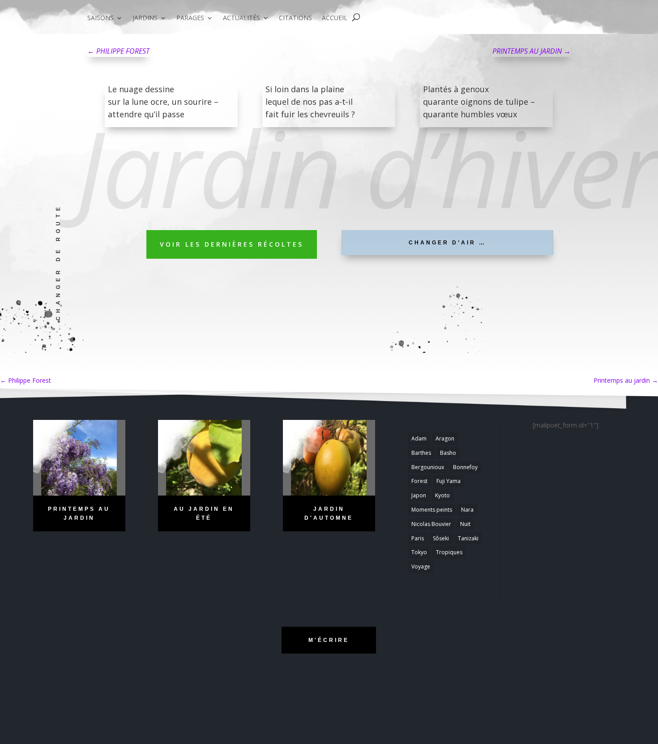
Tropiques (449, 552)
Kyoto (442, 495)
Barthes (421, 453)
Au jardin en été (204, 513)
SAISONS (100, 18)
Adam (419, 438)
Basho (448, 453)
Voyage (420, 566)
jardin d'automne (328, 513)
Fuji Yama (448, 481)
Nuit (465, 524)
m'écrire (328, 640)
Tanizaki (468, 538)
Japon (418, 495)
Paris (417, 538)
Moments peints (431, 509)
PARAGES (190, 18)
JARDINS (145, 18)
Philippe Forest (25, 380)
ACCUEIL (334, 18)
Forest (419, 481)
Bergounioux (427, 467)
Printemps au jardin (626, 380)
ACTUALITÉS (241, 18)
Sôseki (441, 538)
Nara (467, 509)
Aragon (445, 438)
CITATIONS (295, 18)
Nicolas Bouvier (431, 524)
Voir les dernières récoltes (231, 244)
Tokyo (419, 552)
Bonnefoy (465, 467)
